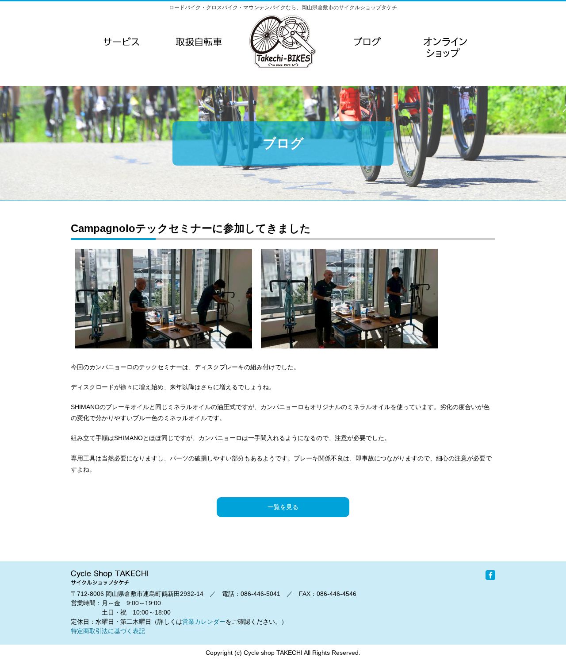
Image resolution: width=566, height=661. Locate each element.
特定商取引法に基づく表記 (108, 630)
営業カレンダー (204, 621)
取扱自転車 (199, 41)
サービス (121, 41)
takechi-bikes (282, 41)
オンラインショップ (444, 59)
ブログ (367, 41)
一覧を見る (283, 506)
